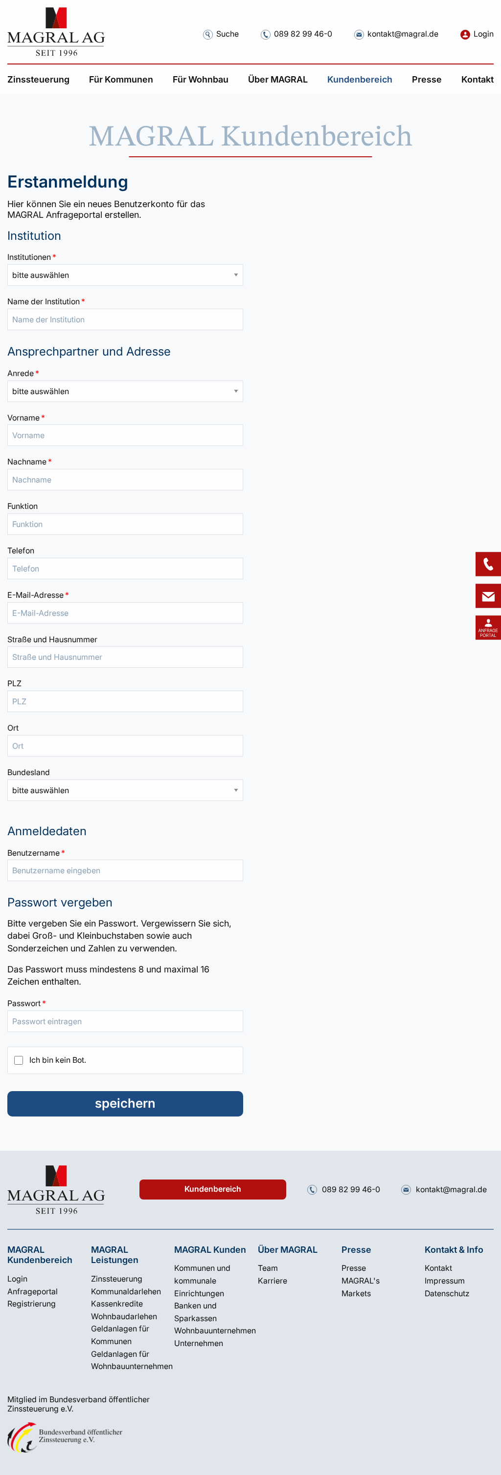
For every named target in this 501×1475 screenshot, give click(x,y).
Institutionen (125, 257)
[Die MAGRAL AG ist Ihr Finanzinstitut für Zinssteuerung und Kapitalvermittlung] (56, 31)
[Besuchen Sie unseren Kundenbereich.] (465, 34)
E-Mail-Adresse (125, 595)
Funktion (22, 506)
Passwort (125, 1003)
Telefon (20, 550)
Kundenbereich (212, 1189)
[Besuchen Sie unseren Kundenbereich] (488, 627)
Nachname (125, 461)
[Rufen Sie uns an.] (266, 34)
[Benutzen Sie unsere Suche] (208, 34)
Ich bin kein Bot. (57, 1060)
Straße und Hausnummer (52, 639)
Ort (13, 728)
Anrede (125, 373)
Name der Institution (125, 301)
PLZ (14, 683)
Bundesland (28, 772)
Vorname (125, 417)
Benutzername (125, 853)
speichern (125, 1103)
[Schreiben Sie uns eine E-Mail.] (359, 34)
